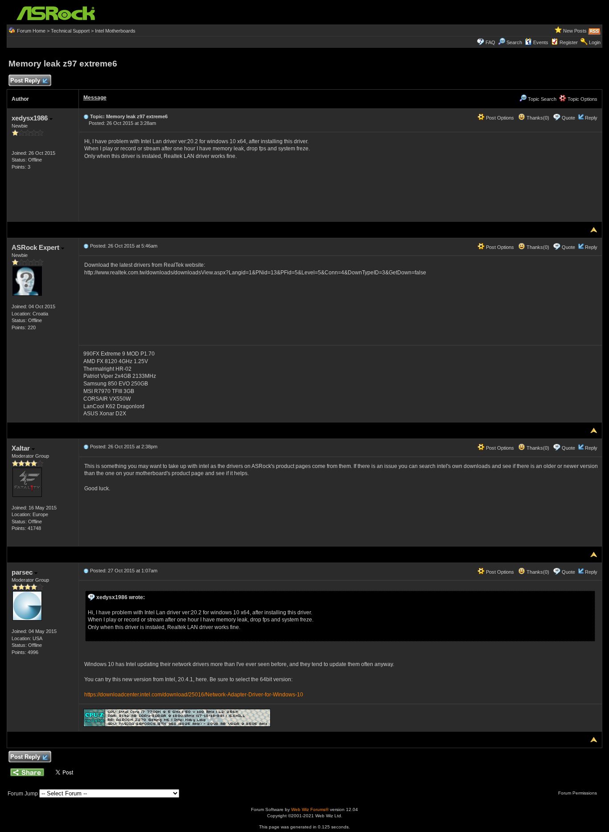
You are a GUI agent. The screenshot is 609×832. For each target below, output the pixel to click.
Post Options (499, 117)
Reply (591, 117)
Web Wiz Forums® (310, 809)
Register (569, 42)
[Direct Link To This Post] (86, 116)
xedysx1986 (30, 118)
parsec (23, 572)
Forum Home (31, 30)
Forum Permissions (578, 793)
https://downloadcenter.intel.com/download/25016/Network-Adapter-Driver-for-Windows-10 (193, 694)
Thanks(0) (537, 117)
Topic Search (541, 99)
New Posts (575, 30)
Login (595, 42)
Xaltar (22, 448)
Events (540, 42)
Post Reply (25, 80)
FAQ (490, 42)
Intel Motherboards (115, 30)
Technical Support (70, 30)
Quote (568, 117)
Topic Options (581, 99)
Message (95, 98)
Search (514, 42)
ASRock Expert (36, 247)
